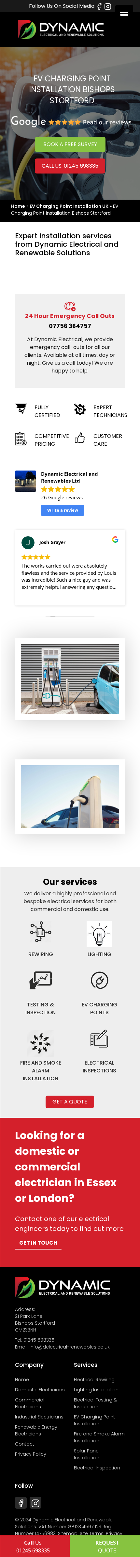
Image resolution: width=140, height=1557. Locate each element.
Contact (24, 1444)
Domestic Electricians (40, 1389)
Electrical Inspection (97, 1468)
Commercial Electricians (29, 1403)
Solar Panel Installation (87, 1454)
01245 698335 (38, 1340)
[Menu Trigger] (124, 14)
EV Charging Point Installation (94, 1420)
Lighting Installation (96, 1389)
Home (18, 206)
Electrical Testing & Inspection (95, 1403)
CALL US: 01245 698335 (70, 166)
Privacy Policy (30, 1454)
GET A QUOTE (69, 1101)
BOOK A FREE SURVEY (70, 144)
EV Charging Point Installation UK (69, 206)
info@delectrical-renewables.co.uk (70, 1347)
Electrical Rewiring (94, 1379)
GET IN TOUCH (38, 1243)
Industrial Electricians (39, 1417)
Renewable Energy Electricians (36, 1430)
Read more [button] (33, 596)
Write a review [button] (62, 510)
